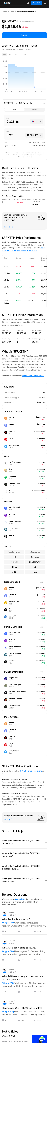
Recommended (23, 581)
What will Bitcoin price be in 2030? (19, 947)
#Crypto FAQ (8, 923)
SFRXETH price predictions (31, 771)
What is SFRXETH (9, 1036)
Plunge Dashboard (23, 671)
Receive (34, 109)
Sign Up (24, 35)
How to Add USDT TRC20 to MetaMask (22, 1008)
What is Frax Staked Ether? (33, 376)
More (41, 103)
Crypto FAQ (20, 899)
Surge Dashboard (23, 626)
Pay (14, 109)
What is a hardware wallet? (16, 919)
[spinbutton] (17, 121)
